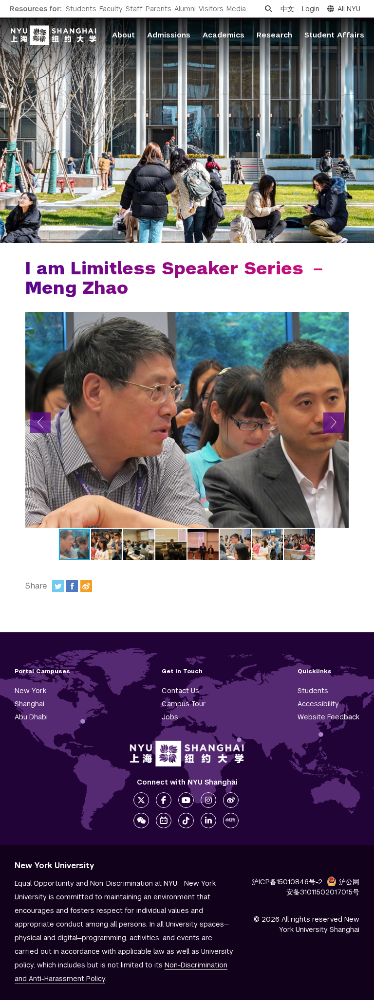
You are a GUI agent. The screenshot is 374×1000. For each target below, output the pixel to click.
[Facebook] (72, 586)
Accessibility (318, 703)
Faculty (111, 8)
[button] (40, 422)
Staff (134, 8)
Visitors (211, 8)
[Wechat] (141, 820)
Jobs (170, 717)
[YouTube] (186, 800)
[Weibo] (86, 586)
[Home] (53, 35)
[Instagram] (208, 800)
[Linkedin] (208, 820)
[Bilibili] (163, 820)
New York (30, 690)
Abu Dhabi (31, 717)
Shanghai (29, 703)
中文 (287, 8)
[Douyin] (186, 820)
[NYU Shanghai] (187, 754)
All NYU (348, 8)
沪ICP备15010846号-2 (287, 881)
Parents (158, 8)
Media (236, 8)
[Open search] (268, 9)
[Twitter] (58, 586)
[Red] (231, 820)
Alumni (185, 8)
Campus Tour (184, 703)
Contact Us (180, 690)
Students (81, 8)
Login (310, 8)
